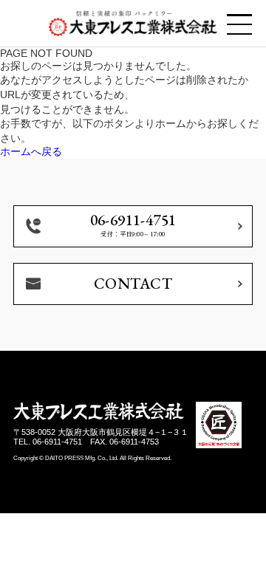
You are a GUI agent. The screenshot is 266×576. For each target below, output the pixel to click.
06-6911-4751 (57, 441)
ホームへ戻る (31, 151)
